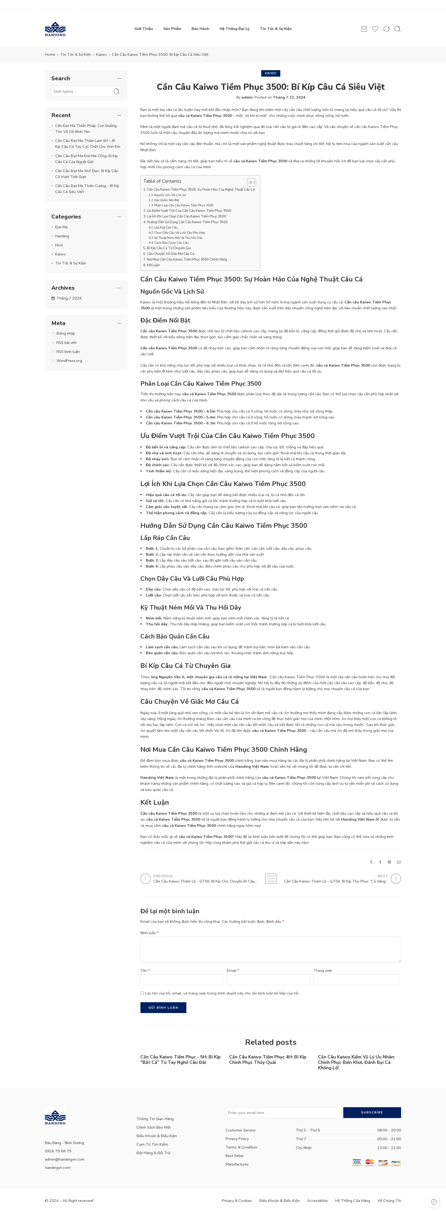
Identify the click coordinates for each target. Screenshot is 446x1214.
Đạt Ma (61, 227)
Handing (62, 236)
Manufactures (237, 1164)
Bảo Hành (200, 28)
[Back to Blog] (271, 878)
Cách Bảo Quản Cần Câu (171, 243)
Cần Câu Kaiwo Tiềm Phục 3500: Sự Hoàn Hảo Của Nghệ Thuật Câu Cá (201, 189)
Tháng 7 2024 (69, 298)
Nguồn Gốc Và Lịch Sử (170, 195)
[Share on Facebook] (380, 862)
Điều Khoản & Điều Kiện (157, 1135)
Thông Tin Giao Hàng (155, 1118)
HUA (59, 245)
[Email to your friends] (399, 862)
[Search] (397, 29)
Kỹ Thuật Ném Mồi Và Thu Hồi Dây (178, 238)
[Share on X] (371, 862)
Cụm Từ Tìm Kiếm (152, 1144)
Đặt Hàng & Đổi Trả (153, 1152)
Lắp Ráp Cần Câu (166, 227)
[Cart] (364, 29)
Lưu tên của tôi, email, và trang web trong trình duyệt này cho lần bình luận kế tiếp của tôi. (222, 993)
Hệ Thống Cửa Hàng (352, 1200)
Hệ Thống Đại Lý (235, 28)
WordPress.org (69, 360)
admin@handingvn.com (64, 1159)
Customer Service (241, 1130)
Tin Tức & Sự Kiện (276, 28)
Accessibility (317, 1200)
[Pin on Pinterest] (389, 862)
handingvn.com (57, 1167)
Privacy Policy (237, 1138)
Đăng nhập (66, 333)
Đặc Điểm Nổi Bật (166, 200)
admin (247, 97)
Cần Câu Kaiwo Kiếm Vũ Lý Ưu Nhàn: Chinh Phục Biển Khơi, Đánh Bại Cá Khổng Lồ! (356, 1062)
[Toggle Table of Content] (249, 182)
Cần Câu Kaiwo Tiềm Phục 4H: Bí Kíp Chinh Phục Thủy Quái (267, 1059)
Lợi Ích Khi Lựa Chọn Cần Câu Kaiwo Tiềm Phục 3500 (186, 216)
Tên (145, 970)
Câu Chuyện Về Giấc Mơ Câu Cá (170, 254)
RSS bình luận (68, 351)
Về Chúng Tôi (389, 1200)
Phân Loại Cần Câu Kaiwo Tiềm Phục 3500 (183, 205)
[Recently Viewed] (434, 1202)
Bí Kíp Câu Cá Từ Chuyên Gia (169, 248)
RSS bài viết (66, 342)
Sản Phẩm (172, 28)
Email (233, 970)
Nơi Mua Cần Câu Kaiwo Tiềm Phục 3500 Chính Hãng (187, 259)
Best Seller (235, 1155)
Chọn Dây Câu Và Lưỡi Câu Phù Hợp (179, 233)
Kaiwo (101, 54)
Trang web (323, 970)
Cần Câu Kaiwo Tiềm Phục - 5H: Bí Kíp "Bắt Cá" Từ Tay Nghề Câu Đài (180, 1059)
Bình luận (149, 932)
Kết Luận (153, 265)
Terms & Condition (241, 1147)
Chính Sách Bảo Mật (154, 1127)
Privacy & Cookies (237, 1200)
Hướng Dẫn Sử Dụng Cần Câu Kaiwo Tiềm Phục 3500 (187, 222)
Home (50, 54)
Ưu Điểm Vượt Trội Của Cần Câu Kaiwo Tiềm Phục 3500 (189, 210)
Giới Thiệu (143, 28)
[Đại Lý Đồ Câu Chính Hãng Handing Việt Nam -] (55, 29)
